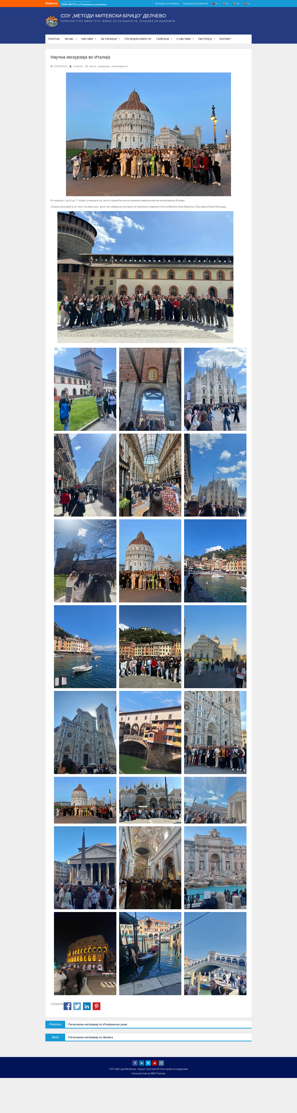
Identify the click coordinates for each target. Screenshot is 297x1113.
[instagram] (161, 1063)
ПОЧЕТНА (53, 39)
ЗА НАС (69, 39)
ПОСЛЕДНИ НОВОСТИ (137, 39)
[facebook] (135, 1063)
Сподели (67, 1006)
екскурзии (103, 66)
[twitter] (148, 1063)
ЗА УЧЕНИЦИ (109, 39)
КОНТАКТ (225, 39)
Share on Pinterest (96, 1006)
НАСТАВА (87, 39)
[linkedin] (141, 1063)
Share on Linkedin (87, 1006)
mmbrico (78, 66)
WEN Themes (158, 1073)
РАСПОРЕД (205, 39)
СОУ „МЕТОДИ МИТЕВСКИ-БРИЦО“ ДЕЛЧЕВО (113, 15)
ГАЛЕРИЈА (162, 39)
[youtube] (154, 1063)
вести (93, 66)
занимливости (119, 66)
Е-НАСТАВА (184, 39)
